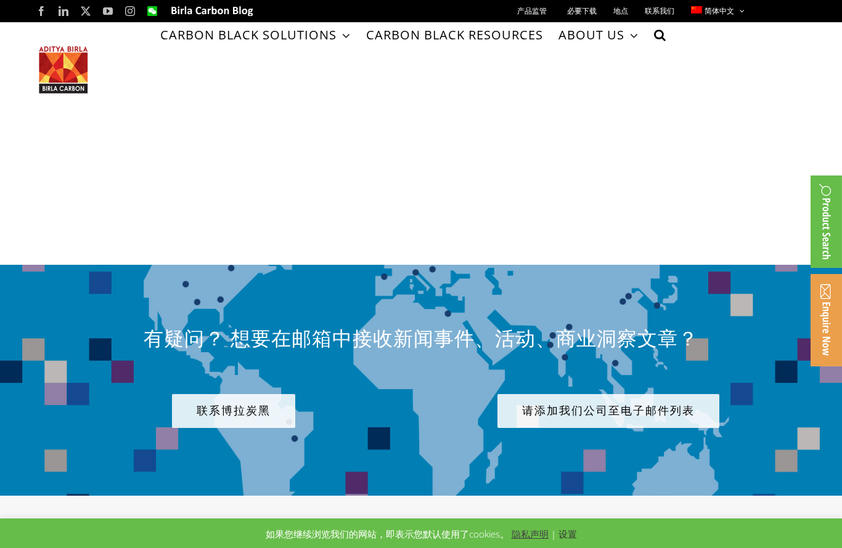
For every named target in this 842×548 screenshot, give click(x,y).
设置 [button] (567, 534)
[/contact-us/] (826, 320)
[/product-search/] (826, 221)
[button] (660, 35)
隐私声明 (530, 534)
